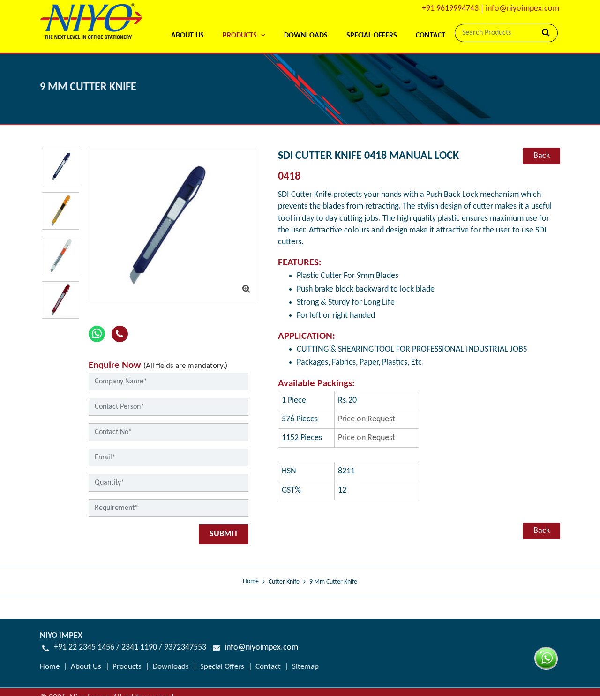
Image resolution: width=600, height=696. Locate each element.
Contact (430, 35)
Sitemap (305, 667)
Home (251, 581)
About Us (187, 35)
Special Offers (371, 35)
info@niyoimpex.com (522, 8)
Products (127, 667)
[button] (244, 23)
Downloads (306, 35)
